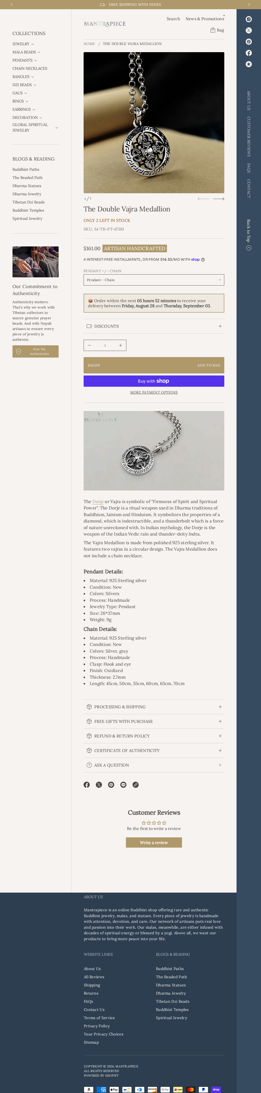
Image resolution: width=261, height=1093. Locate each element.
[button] (173, 18)
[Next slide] (218, 198)
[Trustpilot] (248, 64)
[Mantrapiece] (104, 24)
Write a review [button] (154, 842)
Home (89, 43)
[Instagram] (248, 19)
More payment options (154, 392)
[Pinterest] (248, 41)
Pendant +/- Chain (103, 271)
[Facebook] (248, 53)
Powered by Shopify (101, 1075)
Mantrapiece (126, 1066)
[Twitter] (248, 30)
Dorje (98, 501)
